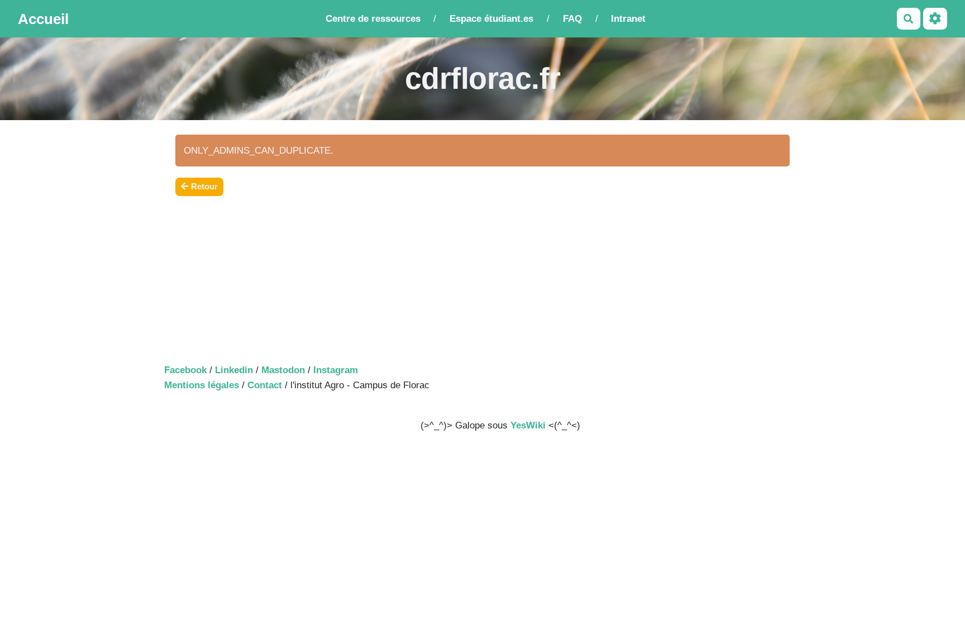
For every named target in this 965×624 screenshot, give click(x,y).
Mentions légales (201, 385)
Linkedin (234, 370)
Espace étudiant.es (491, 18)
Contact (264, 385)
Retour (204, 186)
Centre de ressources (373, 18)
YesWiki (528, 425)
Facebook (185, 370)
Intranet (628, 18)
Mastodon (283, 370)
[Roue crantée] (935, 19)
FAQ (572, 18)
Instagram (335, 370)
